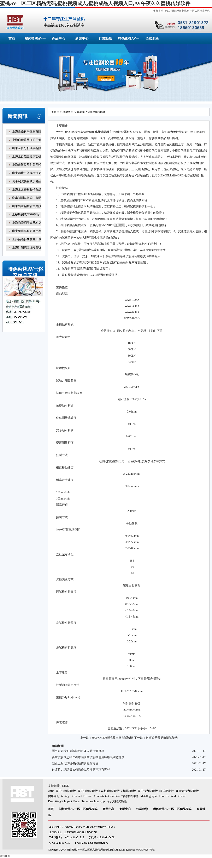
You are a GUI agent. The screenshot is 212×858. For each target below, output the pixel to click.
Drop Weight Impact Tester (64, 801)
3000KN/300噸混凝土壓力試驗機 (112, 737)
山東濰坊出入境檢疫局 (26, 173)
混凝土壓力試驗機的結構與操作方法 (75, 763)
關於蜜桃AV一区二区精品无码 (78, 809)
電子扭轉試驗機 (65, 791)
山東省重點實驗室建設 (26, 206)
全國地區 (152, 38)
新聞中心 (82, 38)
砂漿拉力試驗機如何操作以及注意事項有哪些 (81, 769)
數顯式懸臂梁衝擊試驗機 (162, 737)
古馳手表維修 (130, 796)
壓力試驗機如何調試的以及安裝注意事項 (78, 751)
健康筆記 (54, 796)
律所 (51, 791)
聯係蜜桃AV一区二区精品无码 (193, 10)
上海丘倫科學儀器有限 (26, 131)
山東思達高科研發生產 (26, 231)
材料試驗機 (128, 791)
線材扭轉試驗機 (109, 791)
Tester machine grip (93, 801)
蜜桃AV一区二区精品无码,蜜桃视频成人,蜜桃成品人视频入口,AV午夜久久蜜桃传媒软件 (95, 3)
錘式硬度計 (166, 791)
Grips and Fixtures (81, 796)
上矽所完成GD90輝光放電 (26, 217)
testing (65, 796)
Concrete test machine (107, 796)
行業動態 (105, 38)
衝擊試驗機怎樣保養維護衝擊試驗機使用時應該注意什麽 (88, 757)
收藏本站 (158, 10)
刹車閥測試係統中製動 (26, 197)
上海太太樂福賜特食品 (26, 189)
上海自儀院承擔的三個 (26, 139)
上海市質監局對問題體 (26, 164)
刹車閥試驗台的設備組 (26, 181)
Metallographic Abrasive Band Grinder (163, 796)
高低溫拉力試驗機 (187, 791)
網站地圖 (170, 10)
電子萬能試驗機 (116, 801)
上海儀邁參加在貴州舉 (26, 239)
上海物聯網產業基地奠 (26, 222)
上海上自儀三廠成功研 (26, 156)
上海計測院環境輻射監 (26, 247)
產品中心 (58, 38)
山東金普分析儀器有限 (26, 148)
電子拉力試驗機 (147, 791)
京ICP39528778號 (145, 849)
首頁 (11, 38)
